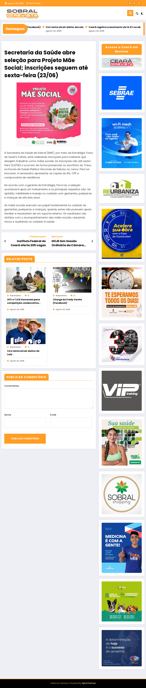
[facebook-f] (130, 3)
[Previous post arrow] (5, 241)
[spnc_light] (142, 13)
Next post (57, 236)
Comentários (11, 386)
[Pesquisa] (137, 14)
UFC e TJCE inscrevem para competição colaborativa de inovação (23, 301)
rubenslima (15, 295)
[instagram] (139, 3)
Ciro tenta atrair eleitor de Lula (48, 27)
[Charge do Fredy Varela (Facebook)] (71, 279)
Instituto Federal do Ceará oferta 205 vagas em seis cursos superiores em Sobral (28, 243)
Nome (7, 414)
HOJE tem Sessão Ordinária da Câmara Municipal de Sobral (68, 243)
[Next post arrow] (92, 241)
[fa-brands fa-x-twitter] (134, 3)
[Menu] (130, 13)
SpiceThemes (89, 683)
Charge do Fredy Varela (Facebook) (67, 301)
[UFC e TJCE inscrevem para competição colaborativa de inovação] (25, 279)
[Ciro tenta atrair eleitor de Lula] (25, 331)
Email (53, 414)
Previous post (38, 236)
